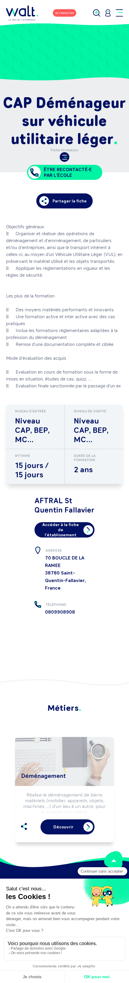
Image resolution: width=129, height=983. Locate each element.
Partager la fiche (69, 201)
